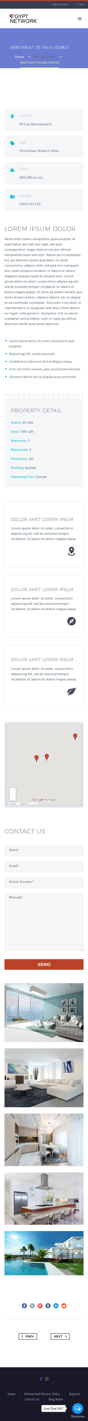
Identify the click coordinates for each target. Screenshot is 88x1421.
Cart (81, 4)
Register (75, 1394)
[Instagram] (46, 1379)
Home (11, 1394)
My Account (60, 4)
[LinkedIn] (56, 1305)
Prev (29, 1336)
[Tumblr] (48, 1305)
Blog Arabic (55, 1399)
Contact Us (32, 1399)
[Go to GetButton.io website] (78, 1416)
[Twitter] (32, 1305)
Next (58, 1336)
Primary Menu (80, 19)
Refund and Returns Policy (42, 1394)
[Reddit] (63, 1305)
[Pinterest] (40, 1305)
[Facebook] (24, 1305)
